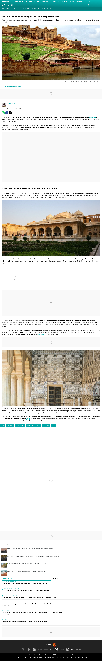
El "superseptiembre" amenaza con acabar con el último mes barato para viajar (30, 597)
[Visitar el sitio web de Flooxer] (78, 649)
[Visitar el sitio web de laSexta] (28, 649)
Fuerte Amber (20, 425)
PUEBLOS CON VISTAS (10, 581)
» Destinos (9, 544)
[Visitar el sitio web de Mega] (45, 649)
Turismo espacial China (54, 1)
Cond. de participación (45, 657)
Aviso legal (17, 657)
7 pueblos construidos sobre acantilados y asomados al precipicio (26, 583)
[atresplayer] (89, 5)
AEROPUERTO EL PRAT (8, 602)
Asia (53, 425)
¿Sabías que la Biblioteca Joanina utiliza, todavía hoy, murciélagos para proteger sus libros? (32, 612)
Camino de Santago (46, 8)
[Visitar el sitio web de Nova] (40, 649)
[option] (51, 590)
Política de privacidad (26, 657)
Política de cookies (35, 657)
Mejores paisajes (36, 8)
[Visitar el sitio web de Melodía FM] (67, 649)
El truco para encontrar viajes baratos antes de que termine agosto (26, 590)
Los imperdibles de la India (12, 86)
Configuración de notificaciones (73, 657)
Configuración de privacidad (58, 657)
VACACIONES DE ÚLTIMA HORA (12, 588)
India (28, 418)
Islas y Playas (5, 8)
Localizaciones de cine (15, 8)
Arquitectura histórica (33, 425)
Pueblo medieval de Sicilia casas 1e (32, 1)
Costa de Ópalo (44, 1)
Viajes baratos (73, 1)
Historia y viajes (26, 8)
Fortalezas (46, 425)
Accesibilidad (84, 657)
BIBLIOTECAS (5, 610)
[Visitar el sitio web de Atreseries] (51, 649)
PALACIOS (4, 619)
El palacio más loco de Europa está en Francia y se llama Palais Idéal (24, 621)
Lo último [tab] (55, 578)
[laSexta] (6, 1)
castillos (10, 425)
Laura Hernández (10, 103)
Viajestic (4, 544)
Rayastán (92, 117)
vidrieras (41, 334)
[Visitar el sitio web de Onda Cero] (56, 649)
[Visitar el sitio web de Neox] (34, 649)
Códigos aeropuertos (64, 1)
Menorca (88, 1)
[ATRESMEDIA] (51, 645)
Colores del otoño (81, 1)
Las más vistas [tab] (7, 578)
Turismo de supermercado (18, 1)
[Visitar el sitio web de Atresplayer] (73, 649)
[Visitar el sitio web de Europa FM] (62, 649)
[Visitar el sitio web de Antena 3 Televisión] (23, 649)
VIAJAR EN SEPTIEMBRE (10, 595)
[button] (93, 5)
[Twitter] (6, 105)
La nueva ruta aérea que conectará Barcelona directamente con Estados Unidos (28, 604)
